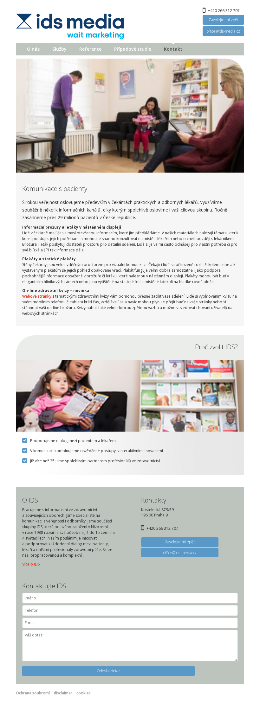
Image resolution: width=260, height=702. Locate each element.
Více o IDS (31, 564)
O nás (33, 49)
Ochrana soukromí (33, 693)
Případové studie (132, 49)
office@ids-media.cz (223, 31)
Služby (59, 49)
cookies (83, 693)
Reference (90, 49)
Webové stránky (36, 296)
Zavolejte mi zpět (223, 19)
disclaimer (63, 693)
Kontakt (173, 49)
